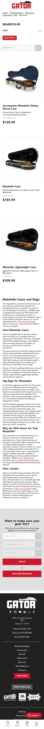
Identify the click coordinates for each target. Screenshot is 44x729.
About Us (22, 662)
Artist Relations (22, 666)
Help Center (22, 658)
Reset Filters (9, 38)
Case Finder (22, 676)
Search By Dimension (22, 574)
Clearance (22, 670)
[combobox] (22, 536)
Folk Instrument (16, 13)
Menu (36, 725)
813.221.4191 (25, 629)
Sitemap (22, 712)
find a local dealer (23, 489)
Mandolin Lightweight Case (19, 267)
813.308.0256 (26, 633)
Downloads (22, 650)
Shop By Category (22, 646)
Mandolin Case (12, 186)
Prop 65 (22, 654)
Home (5, 13)
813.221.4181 (24, 637)
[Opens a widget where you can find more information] (33, 715)
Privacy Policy (22, 716)
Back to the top (22, 687)
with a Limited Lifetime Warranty (25, 460)
